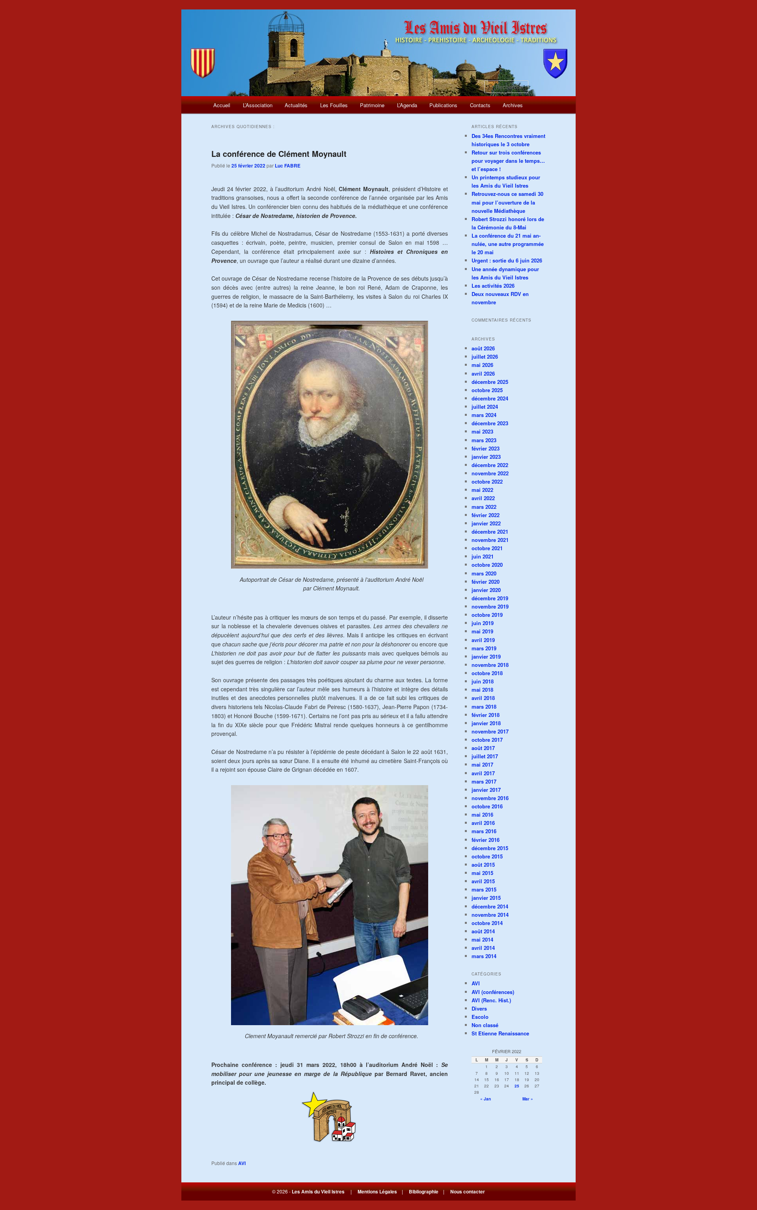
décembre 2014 (490, 906)
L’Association (257, 105)
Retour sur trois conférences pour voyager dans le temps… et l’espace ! (508, 161)
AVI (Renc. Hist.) (491, 1000)
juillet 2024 (485, 406)
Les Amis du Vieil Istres (318, 1191)
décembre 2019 (490, 598)
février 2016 (486, 839)
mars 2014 (484, 956)
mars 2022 (484, 506)
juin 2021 (483, 556)
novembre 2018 (490, 664)
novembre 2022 (490, 473)
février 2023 (486, 448)
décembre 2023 (490, 423)
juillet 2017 (485, 756)
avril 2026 (483, 373)
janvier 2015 (486, 897)
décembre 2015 (490, 848)
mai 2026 (482, 365)
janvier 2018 (486, 723)
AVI (242, 1163)
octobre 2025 (487, 390)
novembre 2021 (490, 540)
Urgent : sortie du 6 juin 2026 (507, 260)
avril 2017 (483, 773)
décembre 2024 (490, 398)
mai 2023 (482, 431)
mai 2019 (482, 631)
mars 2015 (484, 889)
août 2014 (483, 931)
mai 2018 (482, 689)
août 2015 (483, 864)
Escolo (480, 1016)
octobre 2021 (487, 548)
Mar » (527, 1099)
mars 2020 (484, 573)
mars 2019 (484, 648)
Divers (479, 1008)
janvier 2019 (486, 656)
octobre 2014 (487, 923)
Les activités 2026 (493, 285)
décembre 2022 (490, 465)
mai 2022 (482, 489)
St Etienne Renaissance (500, 1033)
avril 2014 (483, 947)
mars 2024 (484, 415)
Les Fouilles (334, 105)
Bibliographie (423, 1191)
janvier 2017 (486, 789)
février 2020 (486, 581)
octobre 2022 (487, 481)
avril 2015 (483, 881)
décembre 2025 (490, 381)
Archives (513, 105)
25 (517, 1086)
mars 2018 (484, 706)
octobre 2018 (487, 673)
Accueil (221, 105)
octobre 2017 (487, 739)
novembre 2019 (490, 606)
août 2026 (483, 348)
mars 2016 (484, 831)
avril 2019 (483, 640)
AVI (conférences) (493, 992)
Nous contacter (467, 1191)
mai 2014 (482, 939)
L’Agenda (407, 105)
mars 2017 (484, 781)
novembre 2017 (490, 731)
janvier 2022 (486, 523)
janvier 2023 (486, 456)
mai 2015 (482, 873)
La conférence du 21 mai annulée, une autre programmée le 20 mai (508, 244)
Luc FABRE (287, 165)
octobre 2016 (487, 806)
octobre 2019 (487, 614)
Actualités (296, 105)
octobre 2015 (487, 856)
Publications (443, 105)
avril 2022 (483, 498)
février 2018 (486, 715)
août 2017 (483, 748)
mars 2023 (484, 440)
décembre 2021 (490, 531)
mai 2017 (482, 764)
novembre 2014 (490, 914)
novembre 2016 (490, 798)
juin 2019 (483, 623)
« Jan (485, 1099)
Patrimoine (372, 105)
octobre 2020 (487, 564)
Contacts (480, 105)
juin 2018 (483, 681)
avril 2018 (483, 698)
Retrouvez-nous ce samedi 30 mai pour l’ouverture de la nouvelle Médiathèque (507, 202)
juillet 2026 (485, 356)
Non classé (485, 1025)
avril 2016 (483, 823)
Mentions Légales (377, 1191)
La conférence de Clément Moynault (279, 153)
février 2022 (486, 515)
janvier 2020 (486, 590)
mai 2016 (482, 814)
